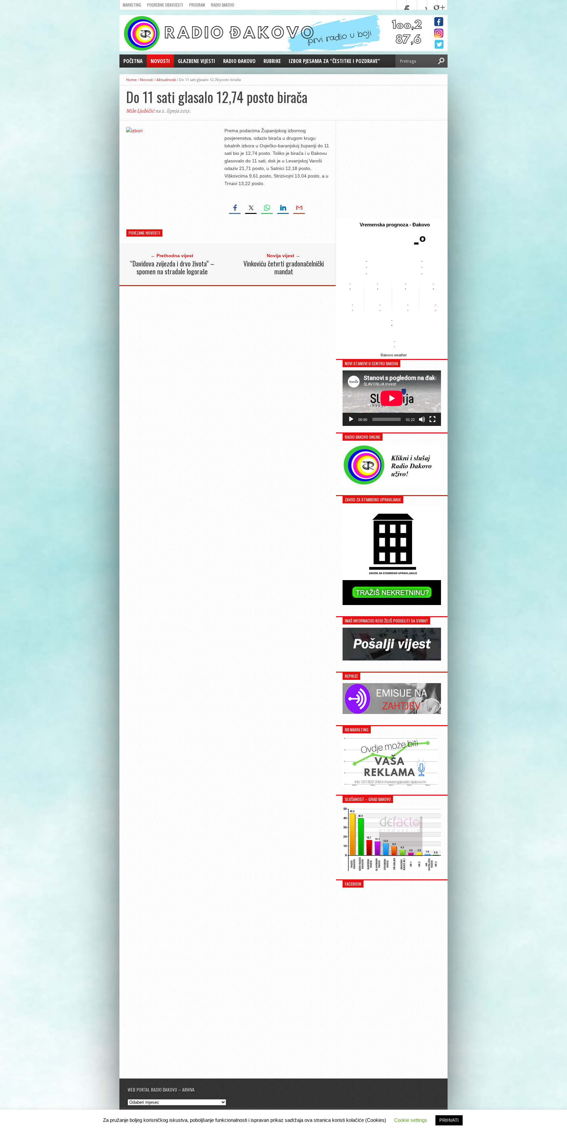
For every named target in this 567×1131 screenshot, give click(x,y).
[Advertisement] (392, 170)
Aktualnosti (166, 79)
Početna (133, 61)
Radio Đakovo (222, 5)
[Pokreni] (351, 419)
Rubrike (272, 61)
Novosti (160, 61)
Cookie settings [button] (410, 1120)
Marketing (132, 5)
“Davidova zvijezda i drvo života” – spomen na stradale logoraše (172, 267)
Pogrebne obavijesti (165, 5)
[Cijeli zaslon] (432, 419)
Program (197, 5)
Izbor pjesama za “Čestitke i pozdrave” (334, 61)
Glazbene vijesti (196, 61)
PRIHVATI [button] (449, 1120)
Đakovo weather (394, 355)
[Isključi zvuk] (422, 419)
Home (131, 79)
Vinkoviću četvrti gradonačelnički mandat (283, 267)
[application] (392, 398)
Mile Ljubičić (140, 111)
